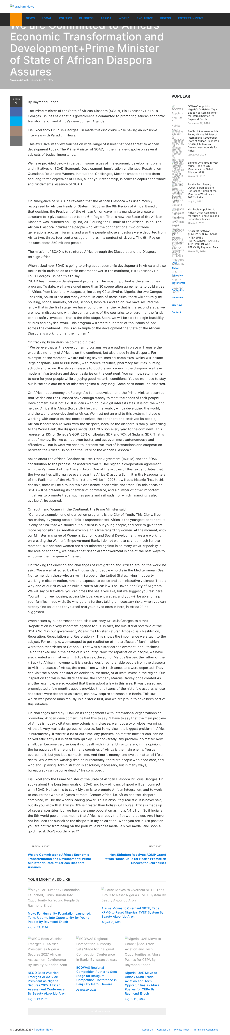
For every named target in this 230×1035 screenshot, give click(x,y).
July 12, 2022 (195, 201)
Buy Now (177, 304)
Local (47, 18)
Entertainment (190, 18)
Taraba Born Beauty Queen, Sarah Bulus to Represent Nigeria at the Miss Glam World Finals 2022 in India (202, 191)
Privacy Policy (181, 1029)
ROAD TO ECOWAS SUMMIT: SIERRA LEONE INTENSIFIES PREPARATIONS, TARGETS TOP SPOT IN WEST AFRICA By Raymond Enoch (204, 239)
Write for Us (178, 282)
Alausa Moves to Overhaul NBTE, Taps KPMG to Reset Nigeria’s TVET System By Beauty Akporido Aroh (133, 912)
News (30, 18)
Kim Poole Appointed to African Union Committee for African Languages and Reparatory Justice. (203, 214)
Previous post (41, 846)
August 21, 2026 (111, 922)
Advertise (177, 275)
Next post (155, 846)
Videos (165, 18)
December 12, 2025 (199, 123)
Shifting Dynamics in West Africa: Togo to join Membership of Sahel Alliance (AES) (203, 167)
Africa (106, 18)
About (175, 268)
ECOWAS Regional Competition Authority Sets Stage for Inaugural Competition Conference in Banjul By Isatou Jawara (96, 976)
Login (175, 262)
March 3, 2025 (196, 223)
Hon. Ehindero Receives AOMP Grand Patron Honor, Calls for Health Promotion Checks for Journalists (135, 859)
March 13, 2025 (196, 176)
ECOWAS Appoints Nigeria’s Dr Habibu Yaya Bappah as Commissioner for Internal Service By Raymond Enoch (202, 113)
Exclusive (145, 18)
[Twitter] (16, 121)
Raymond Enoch (19, 79)
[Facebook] (16, 111)
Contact (176, 312)
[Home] (16, 19)
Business (86, 18)
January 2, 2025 (197, 154)
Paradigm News (43, 1029)
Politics (65, 18)
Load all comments (99, 1011)
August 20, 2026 (86, 989)
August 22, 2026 (38, 927)
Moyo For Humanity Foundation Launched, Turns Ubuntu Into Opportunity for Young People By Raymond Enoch (59, 918)
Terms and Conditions (206, 1029)
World (124, 18)
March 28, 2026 (197, 251)
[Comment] (16, 131)
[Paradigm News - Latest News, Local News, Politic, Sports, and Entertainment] (43, 6)
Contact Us (178, 290)
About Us (147, 1029)
